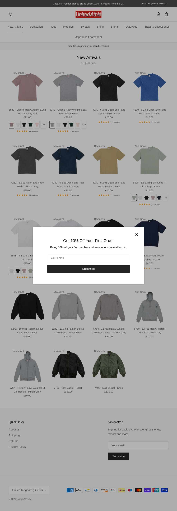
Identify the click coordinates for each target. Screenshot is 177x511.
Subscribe (88, 268)
